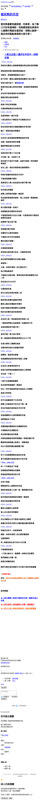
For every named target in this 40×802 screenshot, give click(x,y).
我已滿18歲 (4, 798)
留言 (21, 673)
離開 (10, 798)
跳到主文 (4, 19)
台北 (13, 681)
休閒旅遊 (16, 38)
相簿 (5, 42)
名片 (5, 46)
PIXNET (9, 774)
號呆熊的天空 (10, 14)
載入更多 (3, 687)
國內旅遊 (15, 678)
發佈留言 (3, 699)
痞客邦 (17, 673)
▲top (2, 684)
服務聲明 (20, 776)
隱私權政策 (33, 774)
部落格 (6, 44)
